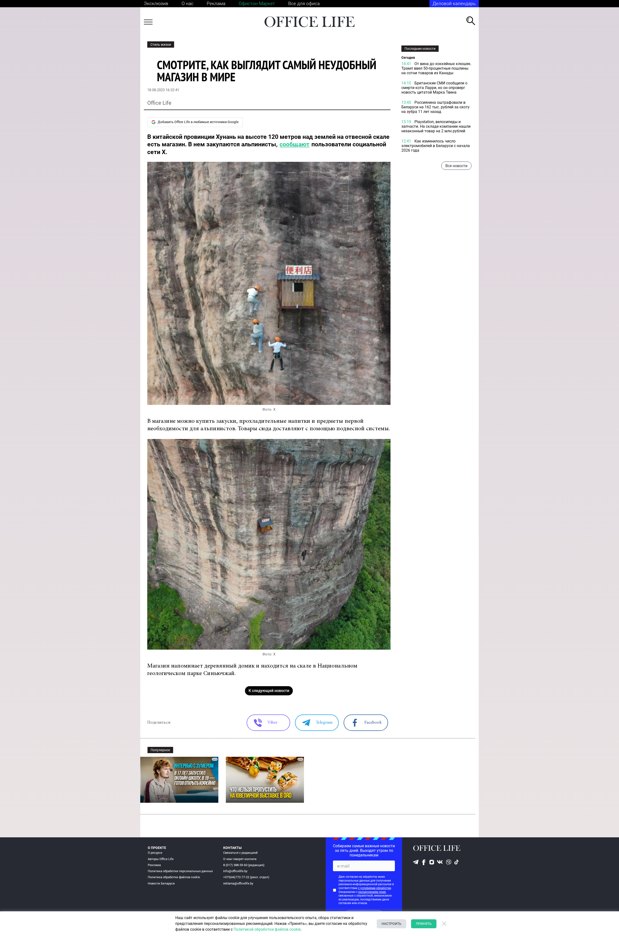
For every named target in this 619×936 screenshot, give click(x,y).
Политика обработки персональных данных (180, 871)
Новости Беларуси (161, 883)
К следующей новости (269, 690)
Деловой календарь (454, 3)
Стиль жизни (160, 44)
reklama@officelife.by (238, 883)
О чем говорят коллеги (240, 859)
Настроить (391, 924)
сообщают (295, 144)
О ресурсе (155, 852)
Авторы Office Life (161, 859)
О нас (187, 3)
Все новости (456, 165)
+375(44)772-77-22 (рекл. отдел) (246, 877)
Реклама (216, 3)
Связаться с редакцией (240, 852)
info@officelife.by (235, 871)
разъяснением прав (372, 892)
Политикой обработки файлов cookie (267, 929)
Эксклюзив (156, 3)
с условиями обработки (374, 888)
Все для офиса (304, 3)
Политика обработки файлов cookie (174, 877)
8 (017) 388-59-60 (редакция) (244, 865)
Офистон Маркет (257, 3)
